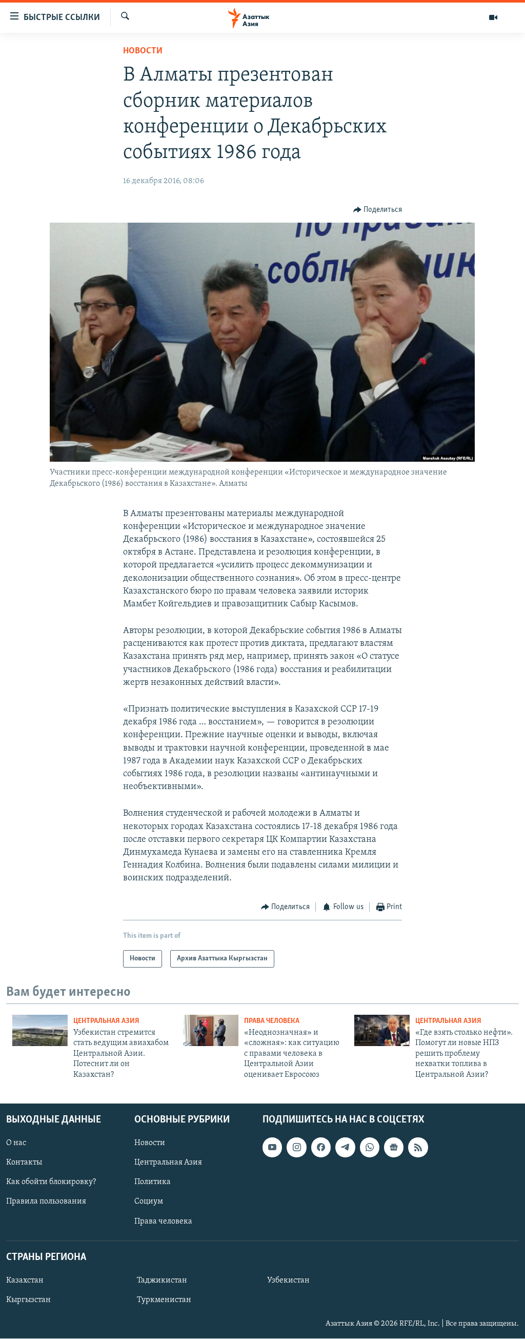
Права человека (271, 1021)
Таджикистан (162, 1280)
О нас (16, 1143)
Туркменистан (164, 1300)
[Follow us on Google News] (393, 1147)
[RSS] (418, 1147)
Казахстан (25, 1280)
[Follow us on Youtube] (272, 1147)
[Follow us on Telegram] (345, 1147)
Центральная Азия (106, 1021)
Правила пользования (46, 1202)
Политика (152, 1182)
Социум (148, 1202)
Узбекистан (288, 1280)
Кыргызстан (28, 1300)
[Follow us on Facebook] (321, 1147)
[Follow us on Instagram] (296, 1147)
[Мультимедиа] (493, 17)
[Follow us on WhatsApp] (369, 1147)
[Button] (377, 209)
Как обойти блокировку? (51, 1182)
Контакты (24, 1162)
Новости (143, 51)
